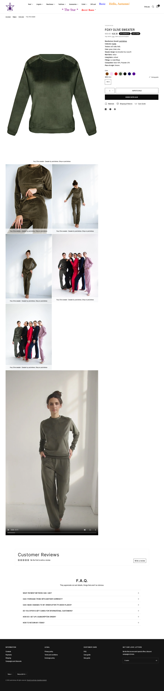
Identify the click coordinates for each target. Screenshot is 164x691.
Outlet (83, 4)
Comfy (114, 44)
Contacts (8, 651)
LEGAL (47, 647)
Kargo (113, 36)
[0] (156, 6)
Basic (102, 4)
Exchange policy (50, 658)
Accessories (73, 4)
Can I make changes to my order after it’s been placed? (47, 605)
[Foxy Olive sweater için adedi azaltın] (106, 90)
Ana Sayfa (8, 17)
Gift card (93, 4)
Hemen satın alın (131, 97)
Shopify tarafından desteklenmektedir (37, 680)
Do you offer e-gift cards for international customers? (48, 611)
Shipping (8, 658)
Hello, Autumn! (119, 3)
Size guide (87, 658)
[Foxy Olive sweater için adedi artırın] (112, 90)
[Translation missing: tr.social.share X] (110, 109)
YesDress (61, 4)
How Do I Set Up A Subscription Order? (39, 616)
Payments (9, 655)
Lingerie (38, 4)
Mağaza (14, 17)
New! (29, 4)
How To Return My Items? (34, 622)
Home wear (21, 17)
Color (106, 71)
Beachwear (49, 4)
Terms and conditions (51, 655)
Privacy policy (49, 651)
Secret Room (88, 9)
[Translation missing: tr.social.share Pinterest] (115, 109)
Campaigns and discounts (13, 661)
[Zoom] (93, 29)
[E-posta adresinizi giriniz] (156, 660)
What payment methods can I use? (37, 593)
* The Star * (70, 10)
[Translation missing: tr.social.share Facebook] (106, 109)
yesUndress (123, 41)
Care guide (87, 655)
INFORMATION (11, 647)
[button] (107, 74)
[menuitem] (30, 4)
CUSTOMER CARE (90, 647)
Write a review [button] (140, 560)
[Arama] (153, 6)
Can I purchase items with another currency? (43, 599)
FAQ (85, 651)
